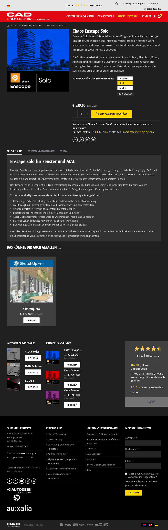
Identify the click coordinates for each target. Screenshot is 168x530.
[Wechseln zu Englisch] (150, 525)
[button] (116, 4)
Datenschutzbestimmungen (62, 468)
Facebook (75, 139)
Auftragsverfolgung (57, 453)
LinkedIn (87, 139)
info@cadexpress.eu (17, 446)
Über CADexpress (57, 434)
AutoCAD (91, 459)
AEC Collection (94, 453)
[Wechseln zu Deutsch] (157, 525)
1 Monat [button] (124, 78)
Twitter (81, 139)
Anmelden (153, 3)
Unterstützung (55, 439)
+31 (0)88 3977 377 (152, 8)
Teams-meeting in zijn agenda (138, 131)
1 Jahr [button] (122, 83)
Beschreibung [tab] (14, 151)
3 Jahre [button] (123, 88)
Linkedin (33, 481)
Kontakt (146, 16)
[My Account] (154, 16)
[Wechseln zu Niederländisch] (144, 525)
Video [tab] (63, 151)
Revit (89, 469)
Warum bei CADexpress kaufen (103, 434)
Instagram (27, 481)
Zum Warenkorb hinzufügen (113, 113)
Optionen (31, 320)
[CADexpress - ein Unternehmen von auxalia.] (19, 507)
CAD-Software (106, 16)
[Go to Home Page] (8, 26)
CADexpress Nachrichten (80, 16)
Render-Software (127, 16)
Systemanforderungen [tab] (41, 151)
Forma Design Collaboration (101, 464)
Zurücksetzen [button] (125, 94)
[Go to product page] (31, 281)
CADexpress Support (134, 3)
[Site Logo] (19, 16)
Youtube (21, 481)
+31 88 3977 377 (99, 131)
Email (93, 139)
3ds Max (91, 448)
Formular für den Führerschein (93, 78)
